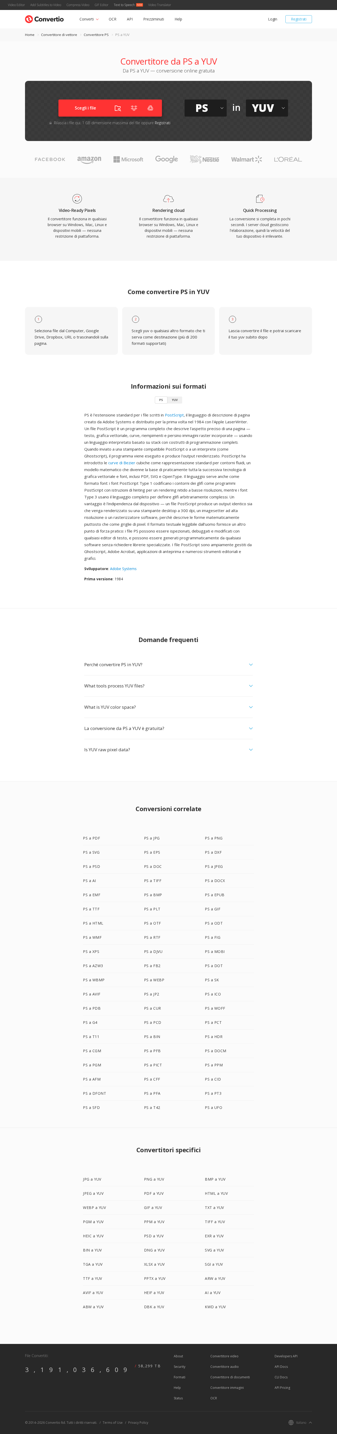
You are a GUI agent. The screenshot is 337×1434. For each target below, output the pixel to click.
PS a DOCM (215, 1050)
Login (272, 19)
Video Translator (159, 5)
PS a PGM (92, 1064)
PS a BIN (152, 1036)
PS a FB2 (152, 965)
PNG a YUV (154, 1179)
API (130, 19)
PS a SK (212, 979)
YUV (175, 400)
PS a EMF (91, 894)
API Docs (281, 1366)
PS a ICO (213, 994)
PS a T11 (91, 1036)
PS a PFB (152, 1050)
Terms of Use (113, 1422)
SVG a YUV (214, 1250)
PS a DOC (153, 866)
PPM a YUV (154, 1221)
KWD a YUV (215, 1306)
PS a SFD (91, 1107)
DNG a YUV (154, 1250)
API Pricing (282, 1387)
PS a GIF (212, 908)
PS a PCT (213, 1022)
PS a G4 (90, 1022)
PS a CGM (92, 1050)
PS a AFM (92, 1079)
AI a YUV (212, 1292)
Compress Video (77, 5)
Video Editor (16, 5)
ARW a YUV (215, 1278)
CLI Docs (281, 1377)
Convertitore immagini (227, 1387)
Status (178, 1398)
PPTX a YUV (155, 1278)
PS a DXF (213, 852)
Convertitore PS (96, 34)
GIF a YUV (153, 1207)
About (178, 1356)
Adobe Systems (123, 568)
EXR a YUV (214, 1235)
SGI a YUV (214, 1264)
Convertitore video (224, 1356)
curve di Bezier (121, 462)
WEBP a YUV (94, 1207)
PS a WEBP (154, 979)
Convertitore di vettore (59, 34)
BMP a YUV (215, 1179)
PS (161, 400)
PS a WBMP (94, 979)
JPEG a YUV (93, 1193)
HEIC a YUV (93, 1235)
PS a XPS (91, 951)
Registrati (298, 19)
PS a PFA (152, 1093)
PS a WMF (92, 937)
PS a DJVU (153, 951)
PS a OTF (152, 923)
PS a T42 (152, 1107)
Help (178, 19)
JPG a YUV (92, 1179)
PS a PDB (92, 1008)
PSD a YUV (154, 1235)
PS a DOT (214, 965)
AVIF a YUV (93, 1292)
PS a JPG (152, 838)
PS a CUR (152, 1008)
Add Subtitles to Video (45, 5)
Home (29, 34)
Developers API (286, 1356)
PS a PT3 (213, 1093)
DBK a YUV (154, 1306)
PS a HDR (213, 1036)
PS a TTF (91, 908)
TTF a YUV (92, 1278)
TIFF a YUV (215, 1221)
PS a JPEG (214, 866)
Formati (179, 1377)
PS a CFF (152, 1079)
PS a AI (89, 880)
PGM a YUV (93, 1221)
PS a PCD (152, 1022)
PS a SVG (91, 852)
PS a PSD (91, 866)
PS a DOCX (215, 880)
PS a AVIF (92, 994)
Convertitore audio (224, 1366)
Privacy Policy (138, 1422)
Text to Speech (124, 5)
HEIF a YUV (154, 1292)
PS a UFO (213, 1107)
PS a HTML (93, 923)
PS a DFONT (94, 1093)
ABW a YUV (93, 1306)
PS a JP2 (151, 994)
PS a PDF (91, 838)
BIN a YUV (92, 1250)
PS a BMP (153, 894)
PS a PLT (152, 908)
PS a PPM (214, 1064)
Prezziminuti (153, 19)
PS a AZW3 (93, 965)
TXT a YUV (214, 1207)
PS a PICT (153, 1064)
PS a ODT (214, 923)
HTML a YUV (216, 1193)
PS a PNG (213, 838)
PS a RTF (152, 937)
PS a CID (213, 1079)
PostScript (174, 415)
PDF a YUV (154, 1193)
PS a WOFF (215, 1008)
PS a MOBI (215, 951)
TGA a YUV (93, 1264)
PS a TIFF (153, 880)
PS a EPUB (215, 894)
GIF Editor (101, 5)
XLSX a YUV (154, 1264)
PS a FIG (212, 937)
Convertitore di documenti (230, 1377)
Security (179, 1366)
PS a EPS (152, 852)
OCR (112, 19)
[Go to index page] (44, 17)
